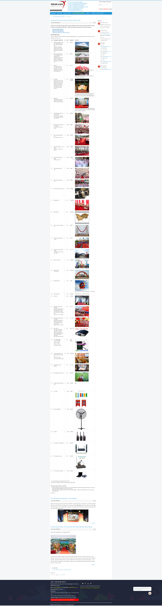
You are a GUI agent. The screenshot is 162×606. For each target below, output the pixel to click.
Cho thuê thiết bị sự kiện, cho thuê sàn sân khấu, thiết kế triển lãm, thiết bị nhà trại (71, 527)
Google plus (88, 584)
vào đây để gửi (66, 599)
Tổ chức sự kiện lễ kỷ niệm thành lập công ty (78, 6)
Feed (91, 584)
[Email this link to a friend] (95, 22)
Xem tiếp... (94, 523)
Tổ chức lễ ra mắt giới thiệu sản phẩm (76, 4)
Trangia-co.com (89, 587)
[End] (64, 575)
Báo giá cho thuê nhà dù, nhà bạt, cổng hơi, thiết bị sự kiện (65, 20)
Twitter (83, 584)
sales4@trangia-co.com (107, 61)
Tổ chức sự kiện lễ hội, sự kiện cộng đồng (77, 3)
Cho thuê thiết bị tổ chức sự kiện (75, 10)
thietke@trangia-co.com (106, 69)
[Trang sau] (61, 575)
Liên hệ (100, 1)
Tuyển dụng (108, 1)
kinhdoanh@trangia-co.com (106, 46)
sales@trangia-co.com (107, 51)
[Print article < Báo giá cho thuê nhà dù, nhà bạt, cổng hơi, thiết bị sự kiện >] (94, 22)
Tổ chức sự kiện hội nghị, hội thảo (75, 8)
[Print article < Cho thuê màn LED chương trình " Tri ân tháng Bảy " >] (94, 500)
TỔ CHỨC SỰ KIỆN (67, 13)
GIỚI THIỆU (59, 13)
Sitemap (104, 1)
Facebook (85, 584)
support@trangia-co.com (106, 33)
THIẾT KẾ (88, 13)
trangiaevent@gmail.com (57, 587)
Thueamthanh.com (96, 587)
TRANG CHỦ (53, 13)
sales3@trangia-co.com (107, 56)
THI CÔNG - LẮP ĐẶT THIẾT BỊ (97, 13)
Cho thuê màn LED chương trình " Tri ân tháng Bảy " (64, 498)
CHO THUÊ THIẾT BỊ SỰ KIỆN (78, 13)
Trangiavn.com (82, 587)
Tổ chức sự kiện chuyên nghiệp (75, 2)
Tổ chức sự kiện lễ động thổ (74, 9)
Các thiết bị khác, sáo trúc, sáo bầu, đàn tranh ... (63, 569)
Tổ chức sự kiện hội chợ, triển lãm (76, 5)
